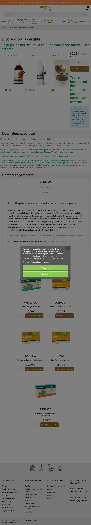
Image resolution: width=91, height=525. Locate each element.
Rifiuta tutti (45, 274)
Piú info (26, 262)
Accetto (45, 267)
